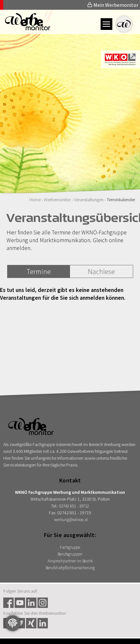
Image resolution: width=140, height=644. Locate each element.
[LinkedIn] (31, 603)
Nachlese (101, 271)
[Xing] (31, 623)
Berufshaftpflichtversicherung (70, 568)
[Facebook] (8, 603)
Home (35, 200)
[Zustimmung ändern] (13, 623)
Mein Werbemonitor (115, 5)
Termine (39, 271)
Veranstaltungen (89, 200)
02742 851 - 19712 (74, 506)
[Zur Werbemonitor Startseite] (25, 28)
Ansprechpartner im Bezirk (70, 561)
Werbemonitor (57, 200)
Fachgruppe (70, 547)
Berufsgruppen (70, 554)
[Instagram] (42, 603)
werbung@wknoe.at (71, 519)
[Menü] (106, 24)
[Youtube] (20, 603)
